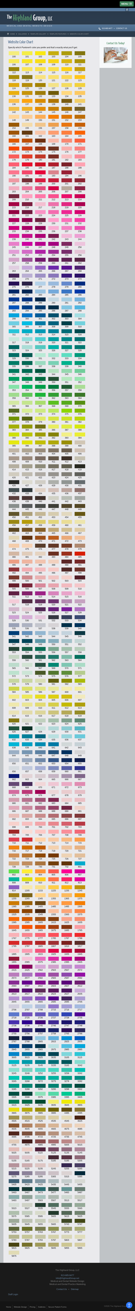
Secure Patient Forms (57, 1307)
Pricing (32, 1307)
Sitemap (75, 1289)
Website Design (20, 1307)
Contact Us (61, 1289)
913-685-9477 (67, 1275)
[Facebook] (127, 9)
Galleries (41, 1307)
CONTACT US (121, 28)
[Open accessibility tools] (129, 1305)
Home (8, 1307)
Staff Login (13, 1294)
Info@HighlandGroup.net (67, 1278)
